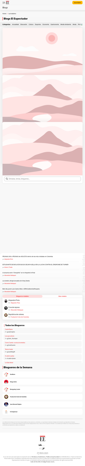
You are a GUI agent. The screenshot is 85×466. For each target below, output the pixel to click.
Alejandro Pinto (8, 259)
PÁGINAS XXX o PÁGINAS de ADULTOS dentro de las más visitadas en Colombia (27, 256)
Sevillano (12, 374)
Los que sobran (9, 336)
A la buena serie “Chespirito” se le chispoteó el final (18, 273)
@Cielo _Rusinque (12, 338)
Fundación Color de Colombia (20, 317)
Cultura (31, 24)
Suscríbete (77, 3)
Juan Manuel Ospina (15, 404)
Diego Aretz (13, 382)
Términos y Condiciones (38, 457)
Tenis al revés (9, 349)
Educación (23, 24)
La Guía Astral (9, 362)
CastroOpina (9, 329)
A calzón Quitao (11, 358)
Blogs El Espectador (16, 18)
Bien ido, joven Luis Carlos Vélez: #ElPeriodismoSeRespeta (20, 289)
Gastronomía (55, 24)
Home (4, 14)
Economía (46, 24)
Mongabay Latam (15, 389)
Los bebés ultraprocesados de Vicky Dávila (16, 281)
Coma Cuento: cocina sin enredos (15, 343)
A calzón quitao (9, 356)
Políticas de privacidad (52, 457)
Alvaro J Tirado (8, 267)
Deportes (38, 24)
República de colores (16, 314)
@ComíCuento (11, 345)
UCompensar (13, 412)
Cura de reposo (14, 307)
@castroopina (11, 332)
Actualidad (15, 24)
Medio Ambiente (65, 24)
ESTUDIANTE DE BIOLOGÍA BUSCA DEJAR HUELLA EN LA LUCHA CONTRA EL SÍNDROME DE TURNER (35, 265)
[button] (82, 24)
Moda (74, 24)
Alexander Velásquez (10, 275)
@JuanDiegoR (11, 352)
